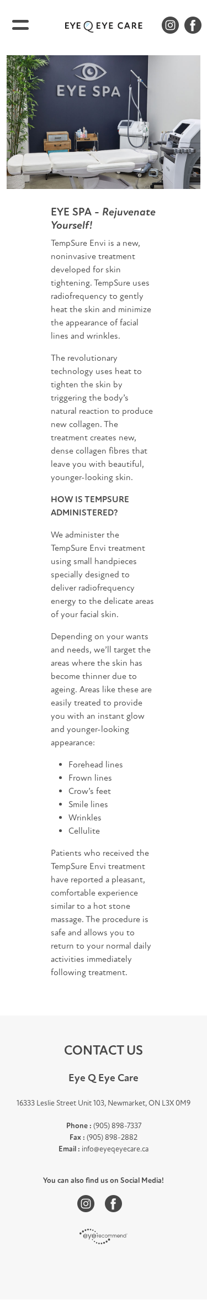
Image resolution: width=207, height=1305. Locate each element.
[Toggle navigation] (20, 25)
